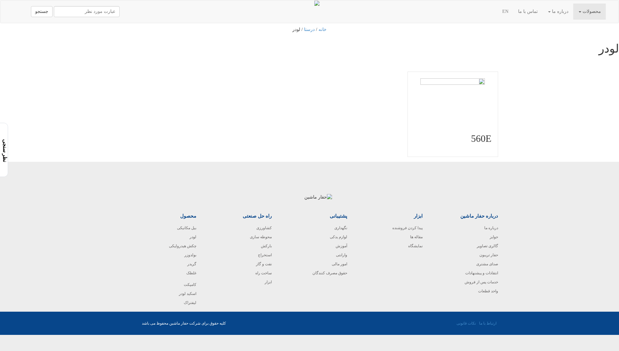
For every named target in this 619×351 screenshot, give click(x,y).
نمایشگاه (415, 246)
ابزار (268, 282)
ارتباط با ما (487, 323)
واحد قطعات (488, 291)
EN (505, 11)
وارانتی (341, 255)
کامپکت (190, 284)
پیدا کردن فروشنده (407, 228)
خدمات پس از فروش (481, 282)
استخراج (265, 255)
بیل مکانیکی (186, 228)
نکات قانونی (466, 323)
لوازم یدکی (338, 237)
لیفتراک (190, 302)
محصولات (591, 11)
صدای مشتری (487, 264)
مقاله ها (416, 237)
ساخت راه (263, 273)
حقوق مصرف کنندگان (329, 273)
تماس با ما (528, 11)
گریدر (191, 264)
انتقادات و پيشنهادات (481, 273)
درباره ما (559, 11)
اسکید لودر (187, 293)
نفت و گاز (264, 264)
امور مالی (339, 264)
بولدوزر (190, 255)
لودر (193, 237)
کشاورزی (264, 228)
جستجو (41, 11)
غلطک (191, 273)
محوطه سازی (261, 237)
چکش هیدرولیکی (182, 246)
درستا (309, 29)
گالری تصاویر (487, 246)
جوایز (494, 237)
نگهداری (340, 228)
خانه (323, 29)
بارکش (266, 246)
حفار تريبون (488, 255)
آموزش (341, 246)
